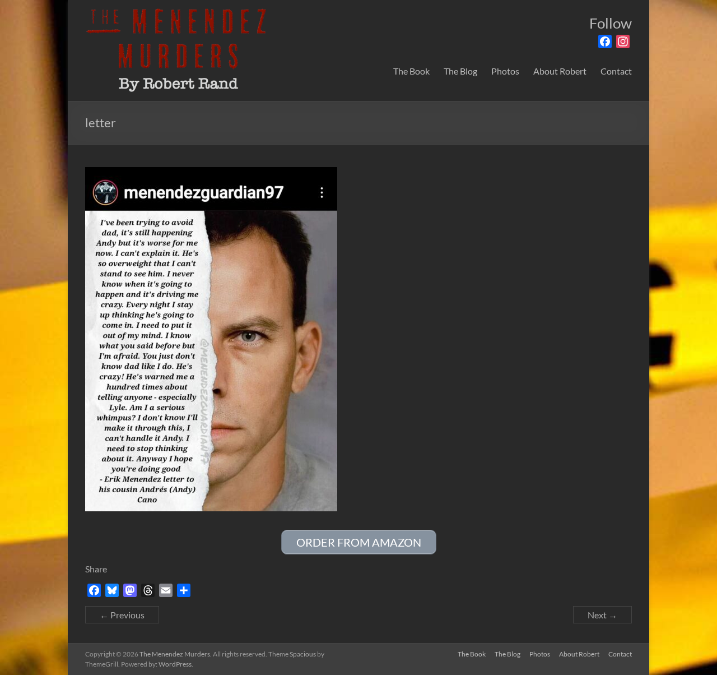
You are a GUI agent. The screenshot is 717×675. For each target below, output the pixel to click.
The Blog (460, 71)
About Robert (559, 71)
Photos (505, 71)
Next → (602, 614)
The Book (411, 71)
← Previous (122, 614)
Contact (616, 71)
